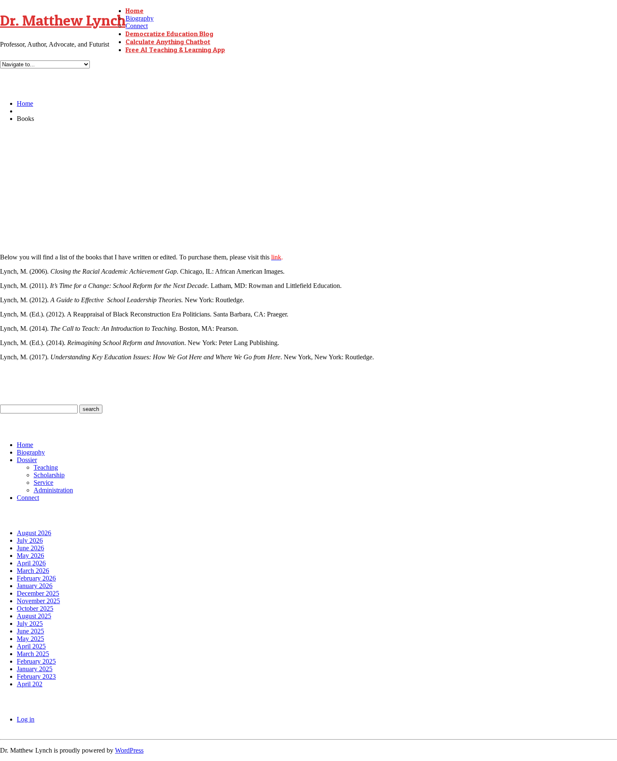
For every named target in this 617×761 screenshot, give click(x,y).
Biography (139, 18)
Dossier (27, 459)
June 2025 (30, 631)
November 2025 (38, 600)
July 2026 (30, 540)
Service (43, 482)
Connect (136, 25)
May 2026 (30, 555)
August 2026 (34, 532)
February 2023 (36, 676)
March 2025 (33, 653)
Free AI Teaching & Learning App (175, 49)
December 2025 (38, 593)
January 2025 (34, 668)
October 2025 (35, 608)
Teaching (46, 467)
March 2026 (33, 570)
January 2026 (34, 585)
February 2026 (36, 578)
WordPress (129, 750)
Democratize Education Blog (169, 33)
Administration (53, 490)
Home (134, 10)
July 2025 (30, 623)
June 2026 (30, 548)
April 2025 (31, 646)
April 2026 (31, 563)
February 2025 (36, 661)
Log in (25, 719)
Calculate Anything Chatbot (167, 41)
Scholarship (49, 475)
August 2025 (34, 616)
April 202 (29, 684)
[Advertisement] (308, 188)
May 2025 (30, 638)
